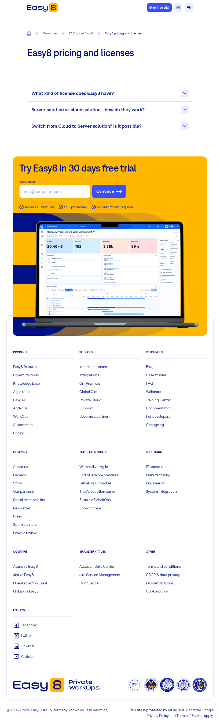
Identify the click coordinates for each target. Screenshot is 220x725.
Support (86, 408)
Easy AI (19, 400)
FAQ (149, 383)
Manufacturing (158, 475)
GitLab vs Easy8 (26, 591)
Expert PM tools (26, 375)
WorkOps (20, 416)
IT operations (156, 467)
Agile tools (21, 392)
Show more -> (90, 508)
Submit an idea (25, 524)
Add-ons (20, 408)
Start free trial (159, 7)
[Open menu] (189, 7)
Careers (19, 475)
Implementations (93, 367)
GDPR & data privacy (163, 575)
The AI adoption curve (97, 491)
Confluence (88, 583)
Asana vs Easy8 (25, 566)
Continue (105, 191)
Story (17, 483)
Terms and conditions (163, 566)
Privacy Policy (157, 715)
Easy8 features (25, 367)
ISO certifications (160, 583)
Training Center (158, 400)
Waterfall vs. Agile (93, 467)
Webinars (153, 392)
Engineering (156, 483)
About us (20, 467)
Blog (149, 367)
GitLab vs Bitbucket (95, 483)
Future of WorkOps (95, 500)
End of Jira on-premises (98, 475)
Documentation (159, 408)
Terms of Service (190, 715)
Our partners (23, 491)
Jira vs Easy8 (23, 575)
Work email (27, 182)
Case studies (156, 375)
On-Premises (89, 383)
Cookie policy (157, 591)
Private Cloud (90, 400)
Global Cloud (90, 392)
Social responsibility (29, 500)
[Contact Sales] (178, 7)
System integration (161, 491)
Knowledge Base (26, 383)
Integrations (89, 375)
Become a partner (93, 416)
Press (17, 516)
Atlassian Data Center (96, 566)
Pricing (18, 433)
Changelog (155, 425)
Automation (23, 425)
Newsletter (21, 508)
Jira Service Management (99, 575)
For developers (158, 416)
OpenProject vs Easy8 (30, 583)
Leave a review (24, 533)
